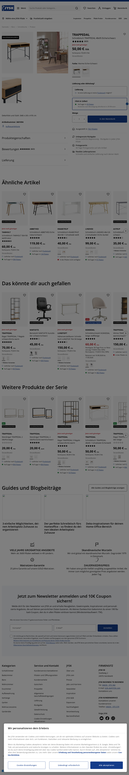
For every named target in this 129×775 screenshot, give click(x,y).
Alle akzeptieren (106, 765)
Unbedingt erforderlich (69, 765)
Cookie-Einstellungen (27, 765)
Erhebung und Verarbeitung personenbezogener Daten (82, 752)
